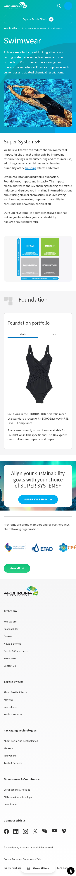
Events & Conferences (16, 651)
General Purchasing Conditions (19, 868)
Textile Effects (12, 28)
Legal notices (63, 868)
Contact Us (10, 666)
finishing (30, 168)
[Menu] (68, 6)
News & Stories (12, 644)
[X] (35, 831)
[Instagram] (25, 831)
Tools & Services (13, 714)
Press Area (10, 658)
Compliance (10, 804)
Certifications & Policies (17, 790)
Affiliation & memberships (18, 797)
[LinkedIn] (15, 831)
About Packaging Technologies (21, 741)
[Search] (59, 6)
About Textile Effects (15, 692)
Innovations (10, 707)
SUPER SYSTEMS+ (35, 28)
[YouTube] (54, 831)
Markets (8, 700)
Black (23, 334)
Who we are (10, 622)
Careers (8, 636)
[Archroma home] (15, 5)
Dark (53, 334)
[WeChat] (44, 831)
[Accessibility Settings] (71, 871)
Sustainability (11, 629)
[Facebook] (6, 831)
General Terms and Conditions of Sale (22, 859)
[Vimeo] (63, 831)
